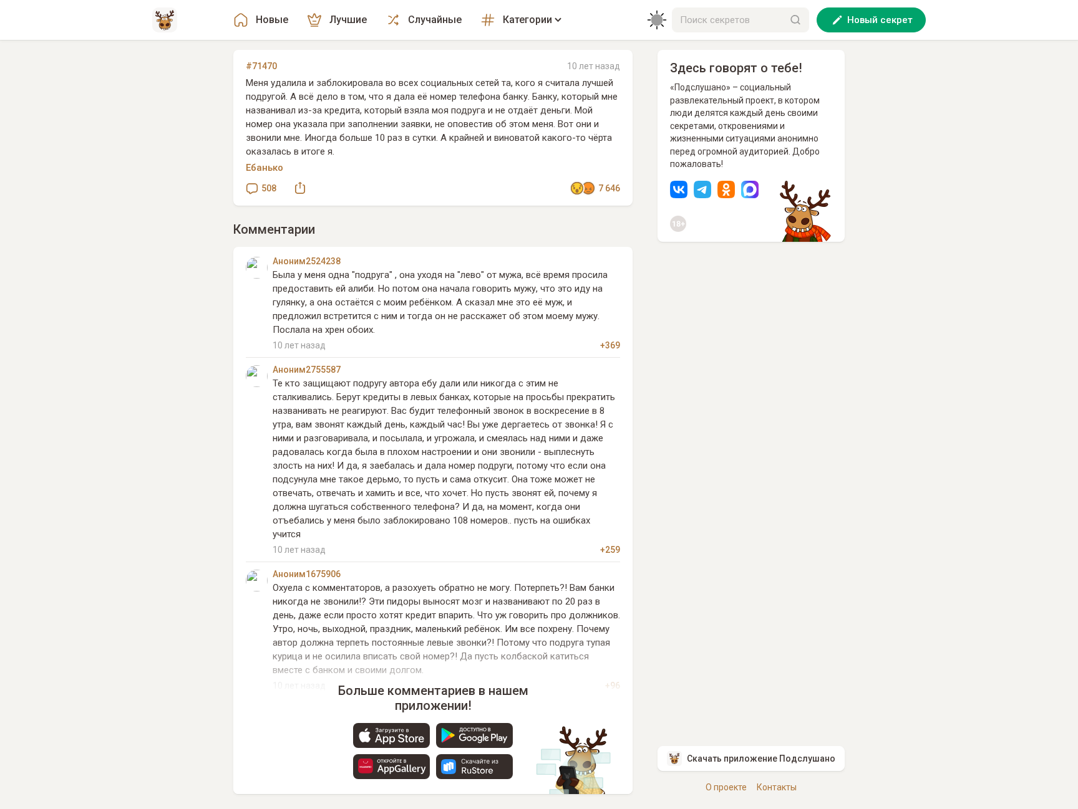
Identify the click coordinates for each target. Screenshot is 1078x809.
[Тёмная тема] (657, 20)
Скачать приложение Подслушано (761, 759)
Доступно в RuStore (474, 766)
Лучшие (348, 20)
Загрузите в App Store (391, 735)
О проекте (726, 787)
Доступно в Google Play (474, 735)
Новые (272, 20)
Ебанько (264, 167)
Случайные (435, 20)
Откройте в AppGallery (391, 766)
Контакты (777, 787)
